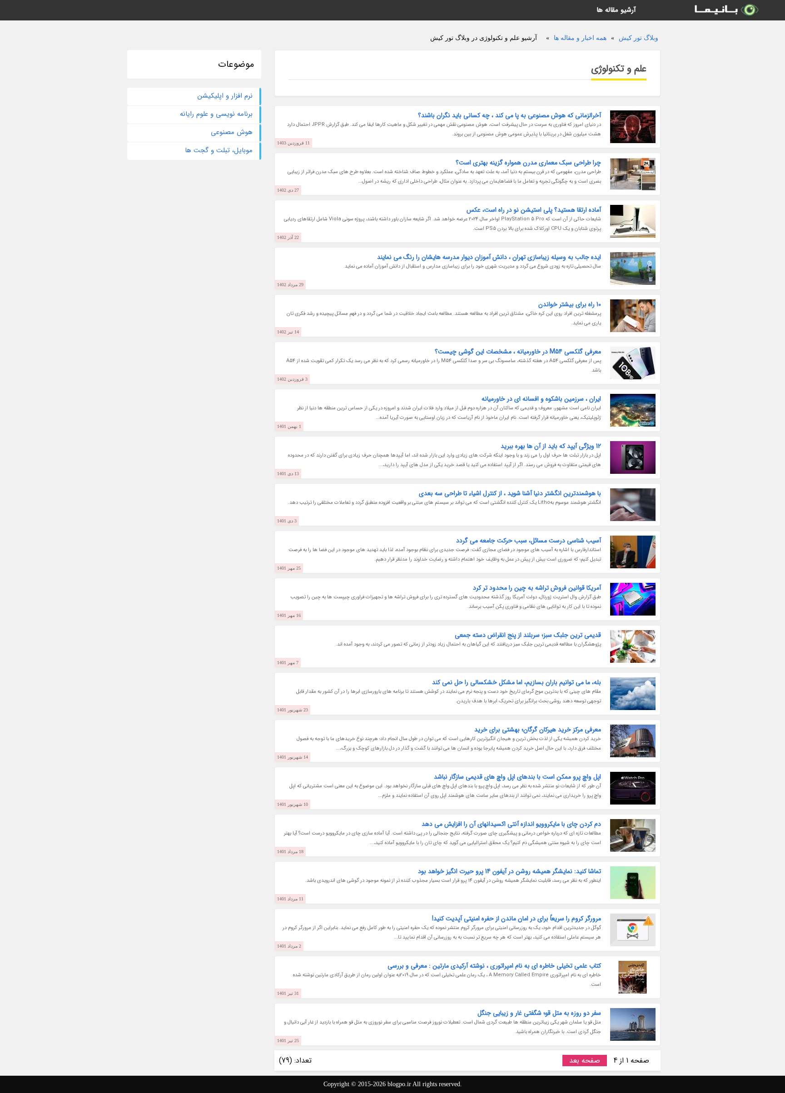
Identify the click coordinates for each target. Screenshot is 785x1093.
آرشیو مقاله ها (616, 10)
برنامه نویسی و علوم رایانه (216, 114)
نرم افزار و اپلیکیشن (225, 95)
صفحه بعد (584, 1060)
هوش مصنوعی (232, 132)
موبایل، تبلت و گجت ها (219, 150)
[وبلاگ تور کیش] (725, 10)
